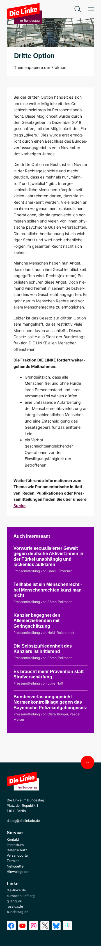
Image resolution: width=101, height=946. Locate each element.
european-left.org (21, 896)
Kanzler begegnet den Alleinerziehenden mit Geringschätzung (36, 620)
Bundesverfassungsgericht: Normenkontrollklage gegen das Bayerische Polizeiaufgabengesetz (50, 702)
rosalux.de (15, 906)
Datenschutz (17, 850)
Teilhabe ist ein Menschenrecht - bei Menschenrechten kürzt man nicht (47, 589)
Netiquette (15, 866)
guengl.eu (14, 901)
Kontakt (13, 839)
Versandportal (18, 855)
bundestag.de (17, 912)
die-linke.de (16, 890)
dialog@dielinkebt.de (23, 821)
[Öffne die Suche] (77, 9)
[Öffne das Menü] (91, 9)
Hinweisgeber (18, 872)
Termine (13, 861)
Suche (19, 505)
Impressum (15, 845)
